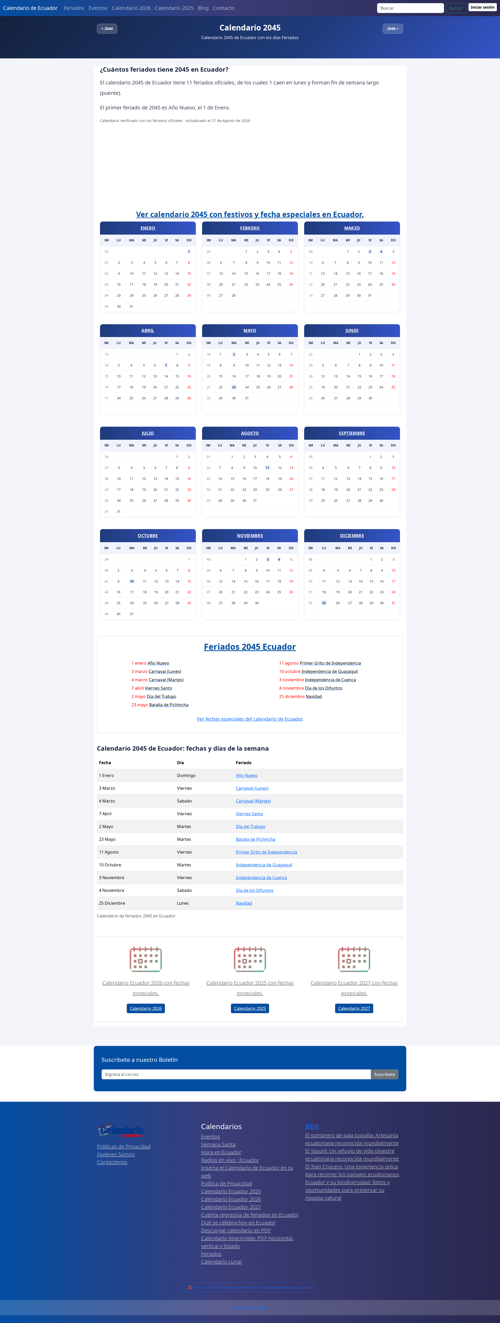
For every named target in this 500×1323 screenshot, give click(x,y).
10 (132, 581)
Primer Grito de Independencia (266, 852)
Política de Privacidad (226, 1183)
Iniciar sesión (483, 7)
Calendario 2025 (174, 7)
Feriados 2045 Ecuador (250, 646)
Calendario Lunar (221, 1261)
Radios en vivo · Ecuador (230, 1159)
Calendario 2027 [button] (354, 1008)
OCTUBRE (148, 535)
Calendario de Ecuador (30, 7)
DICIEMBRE (352, 535)
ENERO (148, 228)
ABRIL (147, 330)
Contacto (224, 7)
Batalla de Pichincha (255, 839)
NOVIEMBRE (250, 535)
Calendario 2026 (131, 7)
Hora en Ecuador (221, 1152)
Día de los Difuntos (254, 890)
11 (267, 467)
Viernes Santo (249, 814)
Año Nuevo (247, 775)
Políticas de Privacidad (124, 1146)
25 (324, 603)
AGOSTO (250, 433)
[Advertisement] (250, 167)
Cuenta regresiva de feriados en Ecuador (250, 1214)
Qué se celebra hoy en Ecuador (238, 1222)
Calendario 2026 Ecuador (250, 1307)
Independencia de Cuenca (261, 877)
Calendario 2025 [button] (250, 1008)
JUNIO (352, 330)
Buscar (456, 8)
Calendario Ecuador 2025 (231, 1191)
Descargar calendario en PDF (236, 1230)
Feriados (74, 7)
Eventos (98, 7)
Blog (203, 7)
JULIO (148, 433)
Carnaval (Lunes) (252, 788)
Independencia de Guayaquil (264, 865)
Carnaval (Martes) (253, 801)
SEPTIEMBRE (352, 433)
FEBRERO (250, 228)
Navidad (244, 903)
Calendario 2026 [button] (146, 1008)
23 (234, 387)
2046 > (393, 28)
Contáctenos (112, 1162)
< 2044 (107, 28)
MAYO (249, 330)
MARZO (352, 228)
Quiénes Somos (116, 1154)
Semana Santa (218, 1144)
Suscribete (384, 1074)
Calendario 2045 (250, 27)
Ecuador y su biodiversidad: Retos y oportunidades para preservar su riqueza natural (347, 1190)
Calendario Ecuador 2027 (231, 1206)
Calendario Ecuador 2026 (231, 1199)
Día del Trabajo (250, 826)
